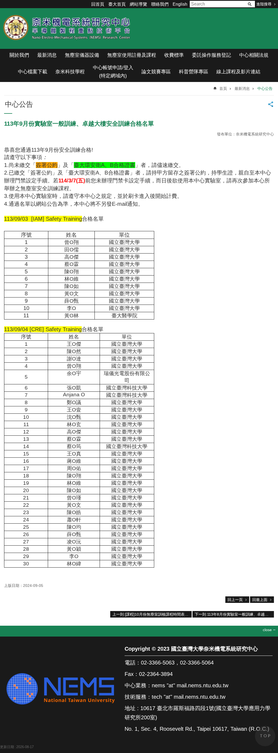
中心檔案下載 (32, 71)
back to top (265, 736)
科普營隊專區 (193, 71)
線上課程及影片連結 (238, 71)
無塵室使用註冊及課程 (131, 55)
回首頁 (97, 4)
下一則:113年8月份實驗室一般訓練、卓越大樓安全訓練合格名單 (234, 614)
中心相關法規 (253, 55)
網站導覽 (138, 4)
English (180, 4)
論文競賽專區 (156, 71)
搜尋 (249, 4)
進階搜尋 (263, 4)
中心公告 (265, 88)
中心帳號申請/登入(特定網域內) (113, 71)
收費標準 (174, 55)
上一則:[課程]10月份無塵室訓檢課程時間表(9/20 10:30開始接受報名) (152, 614)
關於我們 (19, 55)
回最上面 (259, 599)
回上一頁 (235, 599)
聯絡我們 (160, 4)
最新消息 (47, 55)
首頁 (223, 88)
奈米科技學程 (70, 71)
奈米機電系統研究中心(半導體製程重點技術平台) (68, 28)
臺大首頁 (117, 4)
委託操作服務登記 (211, 55)
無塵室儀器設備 (82, 55)
